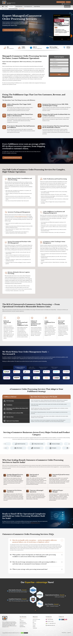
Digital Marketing (37, 6)
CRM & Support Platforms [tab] (54, 368)
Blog (33, 622)
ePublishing (21, 625)
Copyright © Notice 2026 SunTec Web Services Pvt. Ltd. (11, 632)
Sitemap (34, 626)
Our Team (34, 623)
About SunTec (67, 6)
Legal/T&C (69, 632)
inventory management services (20, 216)
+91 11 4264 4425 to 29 (51, 623)
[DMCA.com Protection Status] (24, 632)
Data (6, 6)
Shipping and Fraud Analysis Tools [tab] (43, 368)
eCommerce (11, 6)
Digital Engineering (19, 6)
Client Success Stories (36, 619)
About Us (35, 616)
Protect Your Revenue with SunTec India (12, 157)
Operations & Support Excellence (13, 8)
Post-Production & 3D (28, 6)
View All (68, 39)
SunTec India (13, 2)
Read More (56, 34)
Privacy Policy (64, 632)
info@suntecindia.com (35, 522)
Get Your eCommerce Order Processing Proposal (13, 30)
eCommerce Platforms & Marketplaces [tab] (20, 368)
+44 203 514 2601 (50, 621)
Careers (34, 625)
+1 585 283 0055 (50, 619)
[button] (35, 610)
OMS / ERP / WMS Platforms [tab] (31, 368)
